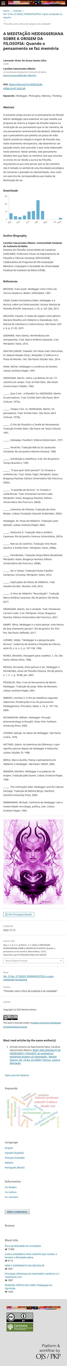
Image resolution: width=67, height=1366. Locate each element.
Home (6, 10)
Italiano (9, 1162)
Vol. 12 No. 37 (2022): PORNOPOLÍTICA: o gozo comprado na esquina (32, 16)
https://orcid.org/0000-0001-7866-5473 (19, 75)
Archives (17, 10)
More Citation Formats (16, 960)
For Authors (10, 1192)
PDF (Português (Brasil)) (20, 914)
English (9, 1147)
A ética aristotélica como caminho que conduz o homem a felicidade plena (31, 1256)
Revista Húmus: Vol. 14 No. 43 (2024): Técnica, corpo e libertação (35, 1060)
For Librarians (11, 1197)
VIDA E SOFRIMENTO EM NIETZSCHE (24, 1265)
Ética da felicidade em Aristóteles (23, 1245)
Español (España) (14, 1152)
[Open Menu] (3, 3)
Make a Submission (17, 1211)
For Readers (10, 1187)
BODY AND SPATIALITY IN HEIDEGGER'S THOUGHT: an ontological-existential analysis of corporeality (35, 1053)
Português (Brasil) (15, 1167)
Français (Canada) (15, 1157)
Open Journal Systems (17, 1075)
